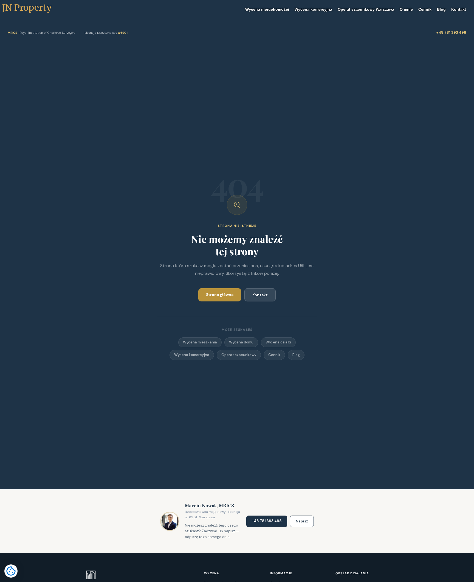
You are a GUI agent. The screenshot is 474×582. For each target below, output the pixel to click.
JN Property (26, 7)
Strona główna (219, 294)
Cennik (274, 354)
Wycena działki (278, 342)
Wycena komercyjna (191, 354)
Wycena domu (241, 342)
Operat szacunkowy (238, 354)
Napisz (302, 521)
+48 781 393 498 (451, 32)
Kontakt (260, 294)
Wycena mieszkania (200, 342)
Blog (296, 354)
